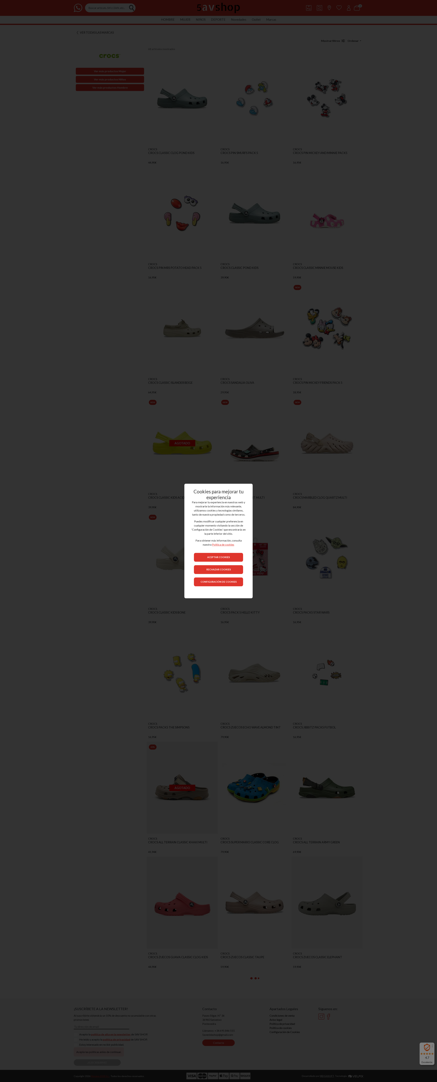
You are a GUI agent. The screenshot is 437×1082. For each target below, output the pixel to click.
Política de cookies (223, 544)
